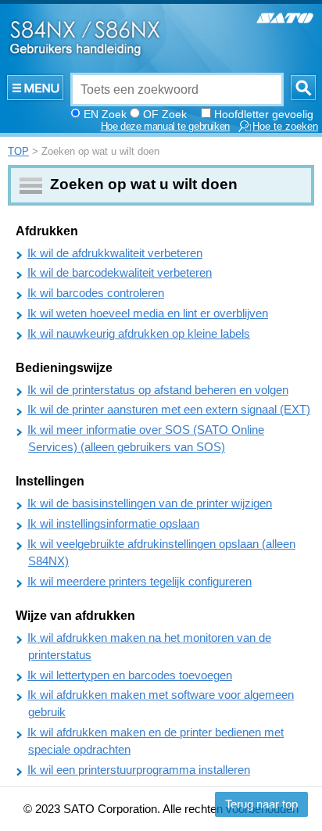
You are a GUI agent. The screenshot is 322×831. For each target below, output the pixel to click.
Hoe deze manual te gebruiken (166, 126)
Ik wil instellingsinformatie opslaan (113, 524)
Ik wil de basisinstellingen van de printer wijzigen (149, 503)
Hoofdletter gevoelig (263, 114)
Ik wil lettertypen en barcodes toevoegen (129, 675)
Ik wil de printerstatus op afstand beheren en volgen (157, 390)
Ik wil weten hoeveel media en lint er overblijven (147, 313)
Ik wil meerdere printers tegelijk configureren (139, 581)
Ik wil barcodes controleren (95, 293)
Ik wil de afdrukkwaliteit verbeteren (114, 253)
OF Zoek (165, 114)
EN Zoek (105, 114)
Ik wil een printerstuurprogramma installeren (138, 770)
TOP (18, 151)
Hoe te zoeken (285, 126)
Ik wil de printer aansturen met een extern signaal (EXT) (168, 409)
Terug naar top (261, 804)
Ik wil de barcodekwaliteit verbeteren (119, 273)
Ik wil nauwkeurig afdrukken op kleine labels (138, 334)
